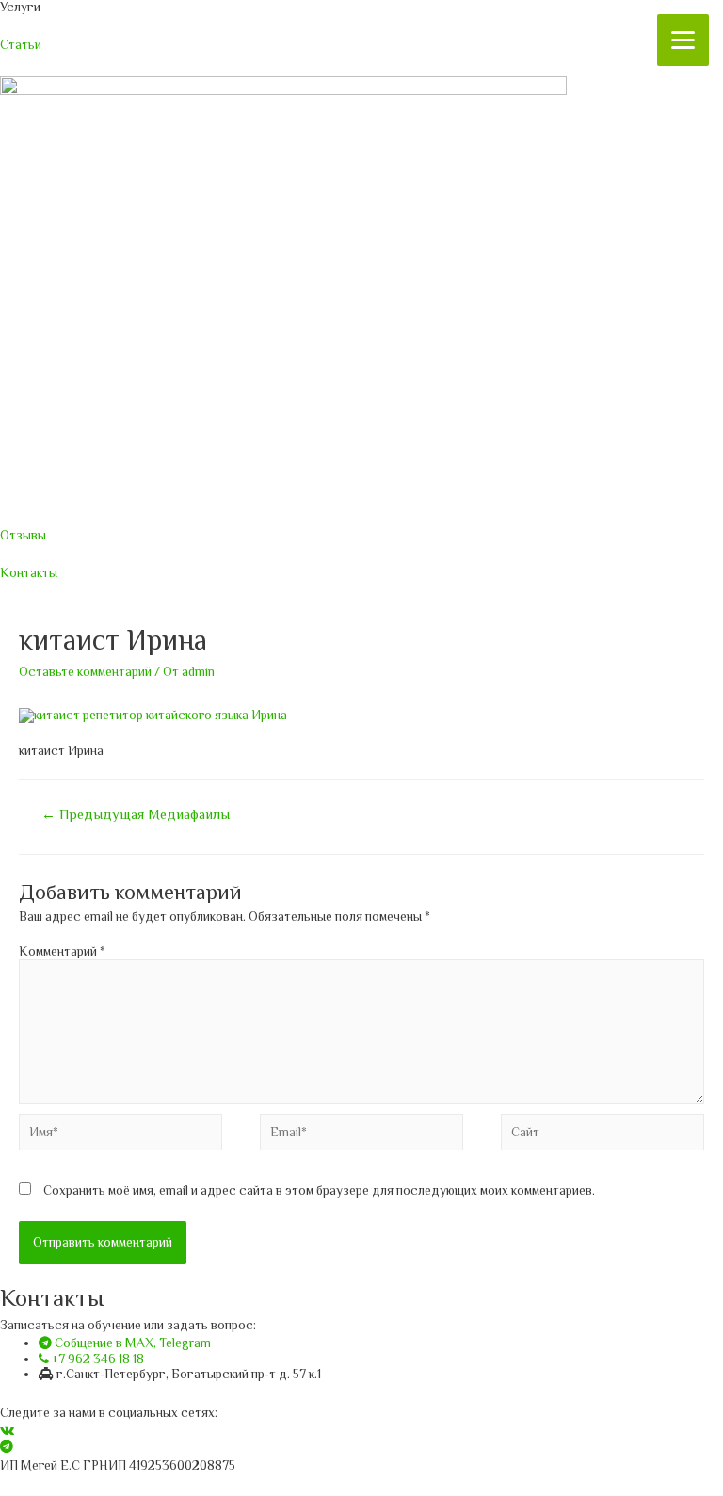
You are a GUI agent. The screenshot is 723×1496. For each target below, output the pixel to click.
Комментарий (62, 951)
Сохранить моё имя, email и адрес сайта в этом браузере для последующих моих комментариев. (319, 1190)
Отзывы (23, 535)
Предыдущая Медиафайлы (135, 814)
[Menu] (683, 40)
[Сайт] (602, 1136)
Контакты (28, 573)
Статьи (20, 45)
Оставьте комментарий (85, 672)
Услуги (20, 7)
